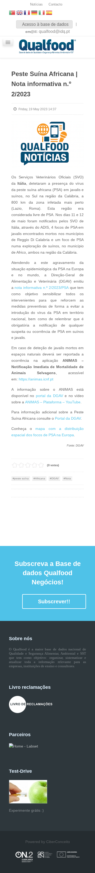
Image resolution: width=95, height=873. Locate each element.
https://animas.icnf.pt (36, 379)
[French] (27, 13)
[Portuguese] (12, 13)
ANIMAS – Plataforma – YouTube (52, 402)
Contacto (55, 4)
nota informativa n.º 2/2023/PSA (41, 287)
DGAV (55, 478)
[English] (19, 13)
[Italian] (42, 13)
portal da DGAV (49, 396)
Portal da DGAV (68, 418)
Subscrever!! (54, 601)
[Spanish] (49, 13)
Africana (40, 478)
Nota (68, 478)
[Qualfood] (47, 145)
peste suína (21, 478)
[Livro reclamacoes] (30, 704)
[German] (34, 13)
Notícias (36, 4)
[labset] (23, 746)
